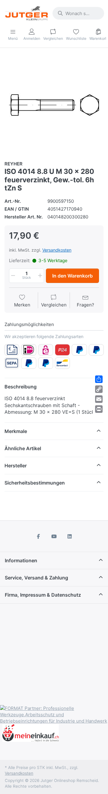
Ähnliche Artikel (22, 448)
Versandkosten (56, 250)
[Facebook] (38, 536)
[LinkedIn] (69, 536)
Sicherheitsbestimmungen (34, 483)
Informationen (21, 560)
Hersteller (15, 466)
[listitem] (54, 105)
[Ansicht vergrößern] (54, 105)
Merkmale (15, 431)
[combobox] (78, 13)
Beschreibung (20, 387)
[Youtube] (54, 536)
